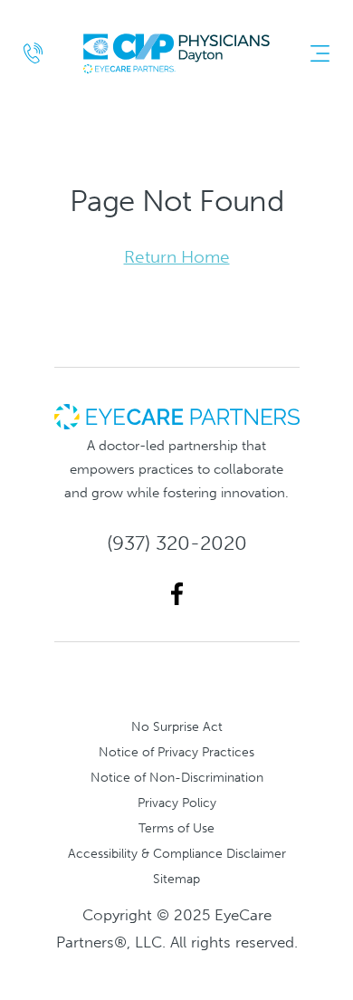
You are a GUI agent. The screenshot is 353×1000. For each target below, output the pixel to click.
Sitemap (176, 878)
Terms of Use (176, 828)
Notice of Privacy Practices (176, 752)
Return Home (177, 256)
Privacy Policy (177, 802)
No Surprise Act (177, 726)
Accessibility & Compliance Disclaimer (177, 853)
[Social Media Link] (177, 593)
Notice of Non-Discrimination (177, 777)
